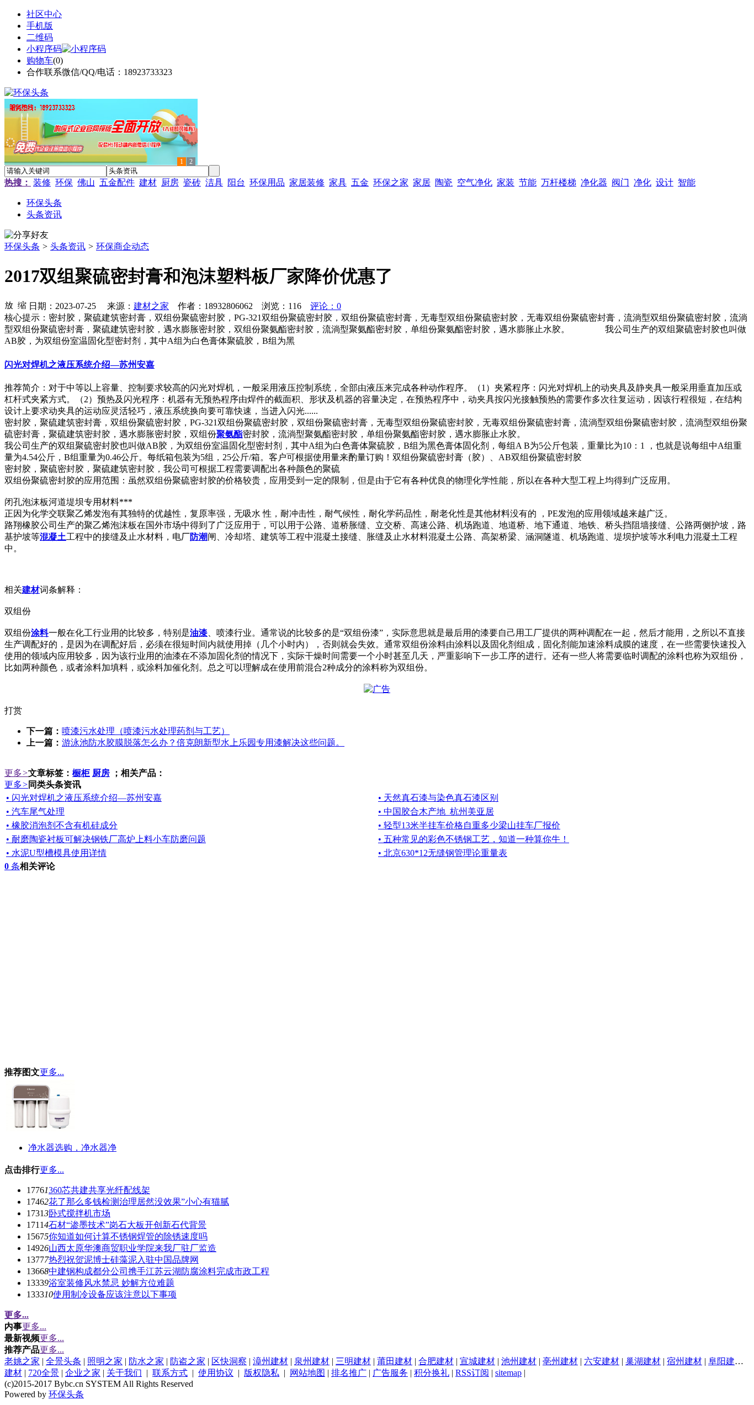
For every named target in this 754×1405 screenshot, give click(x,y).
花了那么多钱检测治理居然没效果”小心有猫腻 (139, 1201)
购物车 (39, 60)
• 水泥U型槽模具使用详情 (56, 853)
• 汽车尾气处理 (35, 811)
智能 (686, 182)
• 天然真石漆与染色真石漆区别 (438, 797)
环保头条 (22, 246)
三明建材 (353, 1361)
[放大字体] (8, 304)
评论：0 (325, 306)
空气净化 (474, 182)
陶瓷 (444, 182)
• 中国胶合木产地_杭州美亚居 (436, 811)
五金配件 (117, 182)
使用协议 (215, 1372)
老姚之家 (22, 1361)
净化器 (594, 182)
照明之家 (105, 1361)
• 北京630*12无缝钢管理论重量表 (442, 853)
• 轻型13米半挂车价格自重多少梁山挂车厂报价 (469, 825)
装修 (42, 182)
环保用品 (267, 182)
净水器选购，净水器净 (72, 1147)
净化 (642, 182)
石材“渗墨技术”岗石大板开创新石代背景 (127, 1225)
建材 (148, 182)
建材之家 (151, 306)
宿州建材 (684, 1361)
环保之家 (390, 182)
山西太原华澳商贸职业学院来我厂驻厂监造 (132, 1248)
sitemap (508, 1372)
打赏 (13, 710)
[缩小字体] (22, 304)
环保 (64, 182)
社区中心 (44, 14)
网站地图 (307, 1372)
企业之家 (82, 1372)
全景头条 (63, 1361)
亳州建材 (560, 1361)
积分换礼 (431, 1372)
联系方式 (170, 1372)
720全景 (43, 1372)
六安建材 (601, 1361)
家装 (505, 182)
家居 (422, 182)
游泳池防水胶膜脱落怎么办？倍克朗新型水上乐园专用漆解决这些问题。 (203, 742)
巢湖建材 (643, 1361)
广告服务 (390, 1372)
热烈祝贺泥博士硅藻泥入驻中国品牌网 (124, 1259)
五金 (360, 182)
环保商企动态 (122, 246)
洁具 (214, 182)
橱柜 (81, 773)
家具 (338, 182)
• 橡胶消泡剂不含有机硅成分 (62, 825)
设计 (664, 182)
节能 (528, 182)
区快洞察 (229, 1361)
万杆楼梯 (558, 182)
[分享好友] (26, 235)
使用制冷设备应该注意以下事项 (115, 1294)
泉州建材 (312, 1361)
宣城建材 (477, 1361)
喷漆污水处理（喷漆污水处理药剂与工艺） (146, 731)
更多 (16, 773)
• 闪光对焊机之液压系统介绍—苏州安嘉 (84, 797)
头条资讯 (68, 246)
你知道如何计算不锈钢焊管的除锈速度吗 (128, 1236)
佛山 (86, 182)
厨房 (170, 182)
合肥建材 (436, 1361)
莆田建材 (394, 1361)
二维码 (39, 37)
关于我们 (124, 1372)
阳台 (236, 182)
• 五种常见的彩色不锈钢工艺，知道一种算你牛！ (473, 839)
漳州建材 (270, 1361)
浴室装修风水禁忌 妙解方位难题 (111, 1282)
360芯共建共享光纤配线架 (99, 1190)
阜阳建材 (726, 1361)
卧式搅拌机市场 (79, 1213)
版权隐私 (261, 1372)
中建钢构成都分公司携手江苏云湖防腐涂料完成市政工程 (159, 1271)
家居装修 (307, 182)
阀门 (620, 182)
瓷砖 (192, 182)
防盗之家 (187, 1361)
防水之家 (146, 1361)
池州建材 (519, 1361)
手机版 (39, 25)
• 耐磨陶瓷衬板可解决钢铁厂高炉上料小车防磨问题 (106, 839)
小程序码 (44, 49)
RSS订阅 (472, 1372)
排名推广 (349, 1372)
